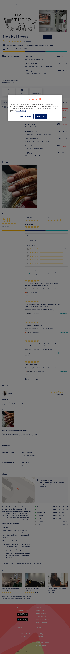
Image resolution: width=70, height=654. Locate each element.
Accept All (41, 116)
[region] (35, 108)
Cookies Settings (26, 116)
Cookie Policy (21, 111)
